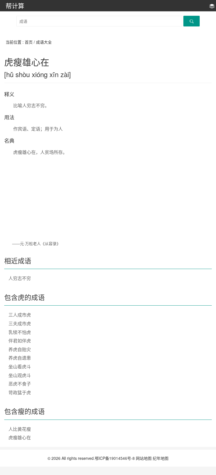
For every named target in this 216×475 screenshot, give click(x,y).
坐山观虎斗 (19, 375)
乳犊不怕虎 (19, 332)
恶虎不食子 (19, 383)
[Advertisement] (108, 197)
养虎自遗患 (19, 358)
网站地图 (144, 458)
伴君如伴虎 (19, 340)
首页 (29, 42)
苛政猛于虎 (19, 392)
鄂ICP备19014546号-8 (115, 458)
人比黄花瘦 (19, 429)
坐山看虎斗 (19, 366)
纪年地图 (160, 458)
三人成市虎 (19, 315)
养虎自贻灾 (19, 349)
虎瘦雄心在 (19, 437)
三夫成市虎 (19, 323)
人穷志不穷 (19, 278)
